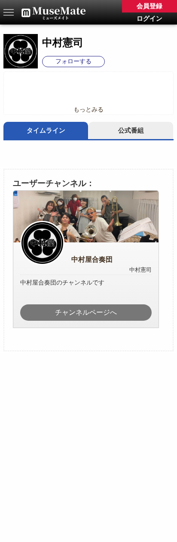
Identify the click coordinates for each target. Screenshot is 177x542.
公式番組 (131, 130)
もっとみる (88, 109)
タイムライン (46, 130)
